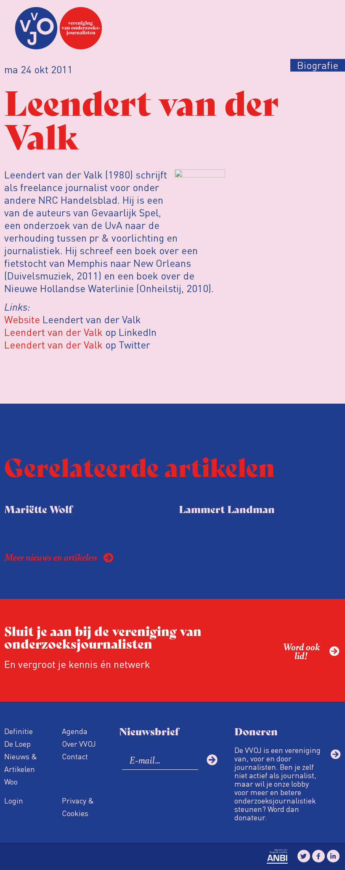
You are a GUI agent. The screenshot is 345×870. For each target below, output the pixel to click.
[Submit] (212, 759)
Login (13, 800)
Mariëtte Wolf (38, 508)
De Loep (17, 743)
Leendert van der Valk (54, 331)
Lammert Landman (227, 508)
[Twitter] (303, 856)
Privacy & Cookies (78, 807)
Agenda (75, 731)
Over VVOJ (79, 743)
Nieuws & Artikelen (20, 762)
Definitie (18, 731)
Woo (11, 781)
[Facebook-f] (318, 856)
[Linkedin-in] (333, 856)
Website (22, 319)
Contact (75, 756)
